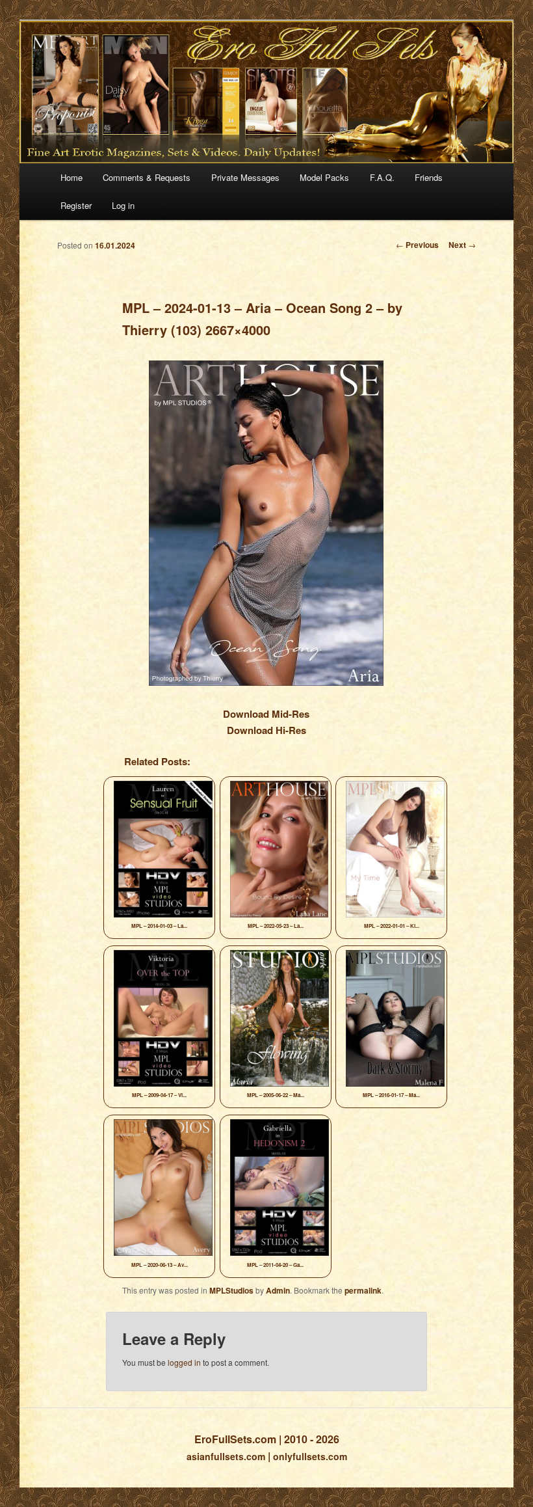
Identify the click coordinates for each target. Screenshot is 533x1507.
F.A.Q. (382, 177)
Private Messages (245, 177)
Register (76, 205)
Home (71, 177)
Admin (278, 1290)
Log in (123, 205)
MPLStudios (231, 1290)
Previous (417, 245)
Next (462, 245)
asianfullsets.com (226, 1456)
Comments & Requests (146, 177)
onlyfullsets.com (310, 1456)
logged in (184, 1362)
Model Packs (324, 177)
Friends (429, 177)
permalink (363, 1290)
